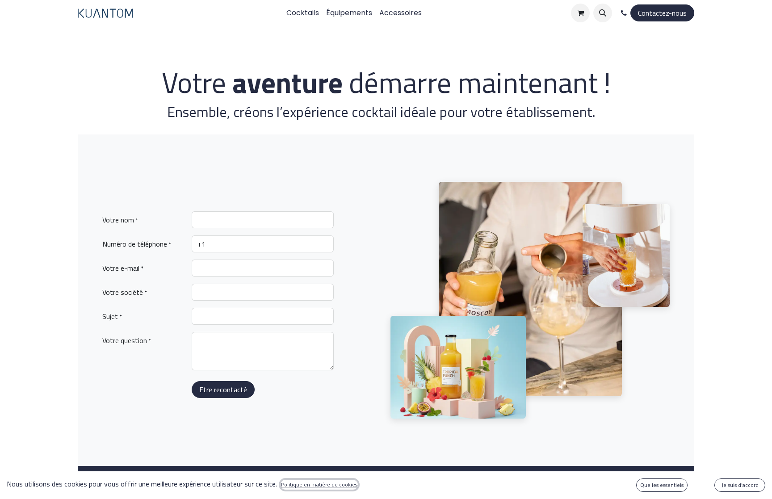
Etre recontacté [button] (223, 389)
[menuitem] (303, 13)
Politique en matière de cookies (319, 484)
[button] (602, 13)
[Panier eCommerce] (580, 13)
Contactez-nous (662, 13)
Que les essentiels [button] (662, 485)
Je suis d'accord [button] (740, 485)
